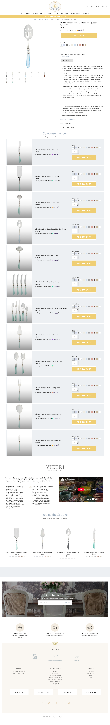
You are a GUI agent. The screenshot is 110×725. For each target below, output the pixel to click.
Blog (90, 677)
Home (35, 19)
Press (90, 675)
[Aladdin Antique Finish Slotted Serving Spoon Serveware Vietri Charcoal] (6, 74)
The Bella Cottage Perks (55, 677)
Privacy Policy (55, 683)
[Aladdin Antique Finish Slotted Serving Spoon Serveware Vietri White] (25, 81)
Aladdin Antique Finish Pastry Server (47, 335)
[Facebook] (42, 703)
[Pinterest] (62, 703)
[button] (83, 30)
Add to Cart (78, 35)
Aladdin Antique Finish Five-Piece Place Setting (51, 308)
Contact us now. (65, 56)
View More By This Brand (67, 119)
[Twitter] (49, 703)
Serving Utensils (43, 19)
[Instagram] (56, 703)
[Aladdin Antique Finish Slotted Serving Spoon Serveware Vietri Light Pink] (38, 74)
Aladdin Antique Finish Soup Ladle (46, 255)
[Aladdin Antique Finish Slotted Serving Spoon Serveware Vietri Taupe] (6, 81)
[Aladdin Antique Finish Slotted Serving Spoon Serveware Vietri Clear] (13, 74)
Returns (55, 671)
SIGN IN (98, 6)
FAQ (55, 685)
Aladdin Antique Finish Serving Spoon (48, 414)
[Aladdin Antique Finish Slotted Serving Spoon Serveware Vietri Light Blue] (28, 46)
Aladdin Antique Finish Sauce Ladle (47, 203)
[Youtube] (69, 703)
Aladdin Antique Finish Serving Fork (47, 388)
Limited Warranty (55, 681)
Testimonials (90, 673)
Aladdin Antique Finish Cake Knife (46, 150)
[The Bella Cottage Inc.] (55, 1)
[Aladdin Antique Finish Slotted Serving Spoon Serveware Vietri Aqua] (13, 81)
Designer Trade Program (55, 679)
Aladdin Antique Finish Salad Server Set (48, 361)
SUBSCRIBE (67, 602)
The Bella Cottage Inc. (52, 716)
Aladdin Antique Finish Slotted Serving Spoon (50, 229)
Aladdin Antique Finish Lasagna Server (48, 176)
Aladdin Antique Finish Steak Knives (47, 282)
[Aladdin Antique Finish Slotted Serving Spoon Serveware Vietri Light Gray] (32, 74)
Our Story (90, 671)
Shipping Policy (54, 673)
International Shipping (54, 675)
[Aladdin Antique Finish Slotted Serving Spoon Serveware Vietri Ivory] (19, 74)
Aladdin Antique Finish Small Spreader (48, 440)
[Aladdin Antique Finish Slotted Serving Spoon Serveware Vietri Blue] (19, 81)
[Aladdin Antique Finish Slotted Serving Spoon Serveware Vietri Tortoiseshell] (44, 74)
